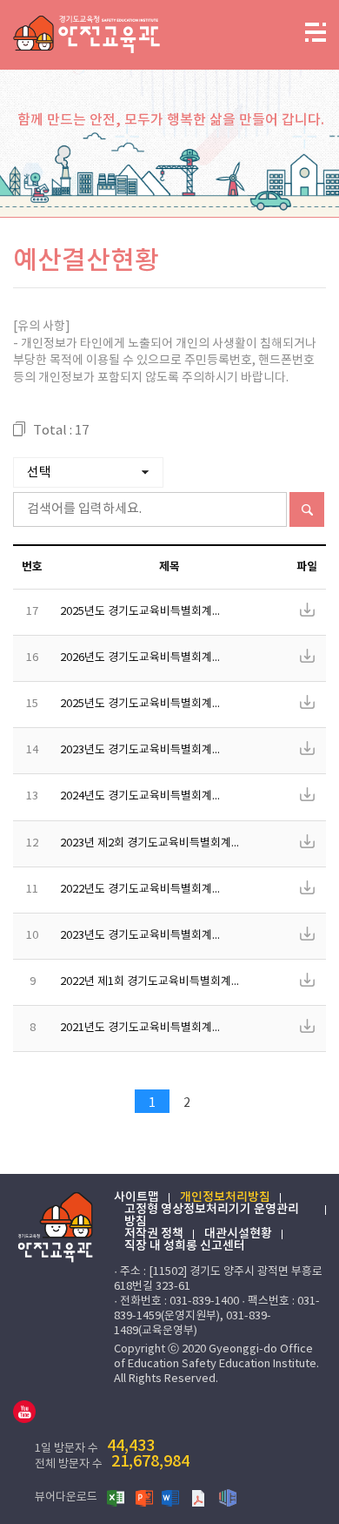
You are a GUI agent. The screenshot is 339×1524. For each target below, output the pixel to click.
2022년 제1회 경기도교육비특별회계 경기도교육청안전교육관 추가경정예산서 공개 (155, 982)
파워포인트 (144, 1497)
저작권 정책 (153, 1234)
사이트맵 (136, 1197)
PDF (199, 1497)
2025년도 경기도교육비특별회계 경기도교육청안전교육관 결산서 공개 (146, 612)
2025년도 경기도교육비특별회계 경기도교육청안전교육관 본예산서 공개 (151, 705)
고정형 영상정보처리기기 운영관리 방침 (211, 1216)
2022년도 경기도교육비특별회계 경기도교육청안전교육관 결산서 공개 (146, 890)
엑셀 (116, 1497)
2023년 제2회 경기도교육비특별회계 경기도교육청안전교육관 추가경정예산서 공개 (155, 844)
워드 (172, 1497)
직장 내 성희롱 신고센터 (184, 1246)
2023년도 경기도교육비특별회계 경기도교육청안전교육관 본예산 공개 (146, 936)
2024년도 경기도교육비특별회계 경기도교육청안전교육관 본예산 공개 (146, 797)
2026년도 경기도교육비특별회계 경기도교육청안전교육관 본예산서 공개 (151, 658)
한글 (227, 1497)
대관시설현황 (238, 1234)
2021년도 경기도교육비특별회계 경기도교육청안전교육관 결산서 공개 (146, 1029)
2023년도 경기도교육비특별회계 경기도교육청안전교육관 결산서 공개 (146, 751)
